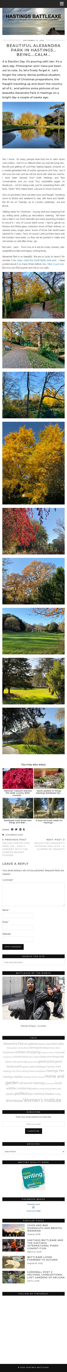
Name (6, 910)
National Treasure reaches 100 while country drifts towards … (18, 792)
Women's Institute (42, 1100)
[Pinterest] (18, 1312)
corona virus (20, 1056)
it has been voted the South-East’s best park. (34, 260)
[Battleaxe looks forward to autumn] (13, 1262)
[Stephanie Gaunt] (33, 1207)
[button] (63, 3)
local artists (50, 1083)
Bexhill (27, 1048)
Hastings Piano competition (34, 1071)
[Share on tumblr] (24, 829)
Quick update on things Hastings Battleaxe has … (49, 791)
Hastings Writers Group (33, 1077)
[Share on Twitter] (16, 829)
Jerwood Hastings (32, 1083)
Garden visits (11, 1062)
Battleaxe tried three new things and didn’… (18, 821)
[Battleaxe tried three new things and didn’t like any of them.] (18, 808)
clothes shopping (27, 1052)
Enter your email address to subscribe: (33, 1117)
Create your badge (33, 1211)
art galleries (31, 1043)
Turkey (58, 1094)
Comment (8, 880)
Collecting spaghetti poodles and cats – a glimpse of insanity (49, 844)
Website (6, 934)
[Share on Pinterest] (20, 829)
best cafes (58, 1043)
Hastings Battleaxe (37, 1367)
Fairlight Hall (58, 1057)
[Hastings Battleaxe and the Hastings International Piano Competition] (13, 1245)
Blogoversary (49, 1048)
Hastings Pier (55, 1070)
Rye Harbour (36, 1093)
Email (5, 922)
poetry (10, 1093)
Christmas (8, 1052)
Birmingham (36, 1047)
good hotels (33, 1062)
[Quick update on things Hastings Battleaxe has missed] (49, 778)
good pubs (46, 1061)
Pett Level (56, 1088)
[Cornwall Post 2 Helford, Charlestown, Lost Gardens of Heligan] (13, 1277)
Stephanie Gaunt (33, 1204)
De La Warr (34, 1057)
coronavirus (7, 1057)
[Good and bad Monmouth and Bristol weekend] (13, 1230)
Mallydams (32, 1088)
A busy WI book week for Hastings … (49, 821)
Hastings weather (13, 1076)
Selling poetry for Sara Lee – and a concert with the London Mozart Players (15, 847)
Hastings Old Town (12, 1071)
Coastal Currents (47, 1052)
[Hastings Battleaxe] (33, 17)
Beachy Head (45, 1044)
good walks (28, 1066)
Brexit (58, 1048)
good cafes (22, 1061)
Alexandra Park (14, 835)
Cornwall (60, 1052)
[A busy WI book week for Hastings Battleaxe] (49, 808)
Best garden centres (15, 1048)
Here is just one (55, 264)
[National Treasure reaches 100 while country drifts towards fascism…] (18, 778)
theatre (49, 1093)
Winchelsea (14, 1101)
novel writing (45, 1088)
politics (21, 1093)
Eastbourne (45, 1057)
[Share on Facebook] (12, 829)
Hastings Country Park (48, 1066)
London (21, 1088)
